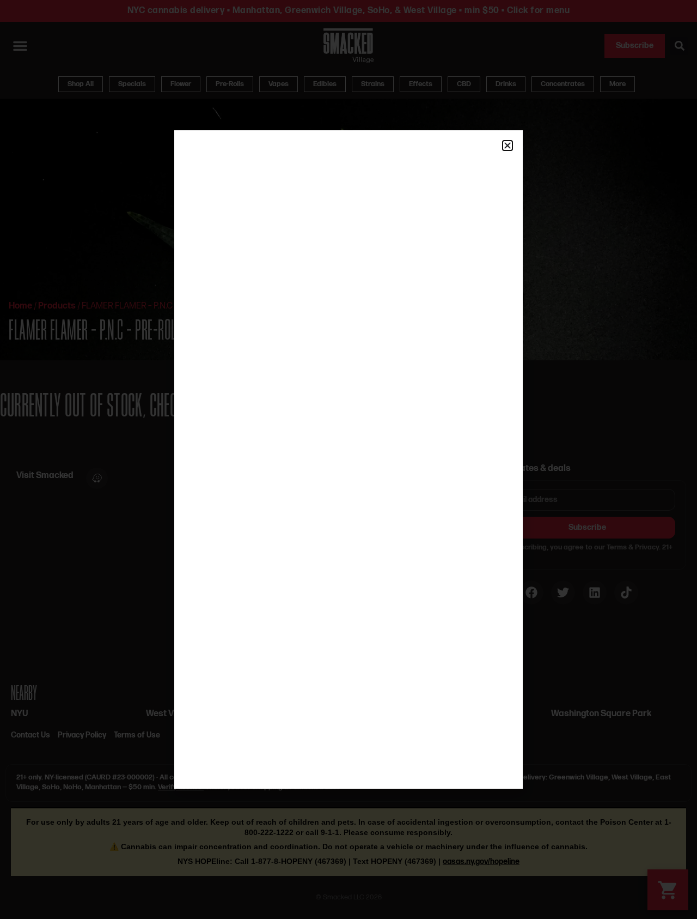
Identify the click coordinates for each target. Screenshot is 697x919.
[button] (507, 145)
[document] (348, 459)
